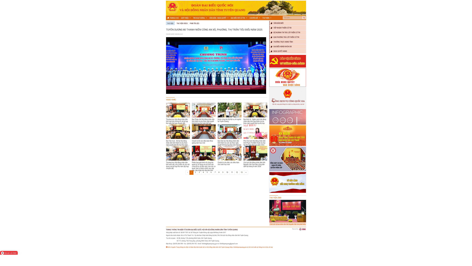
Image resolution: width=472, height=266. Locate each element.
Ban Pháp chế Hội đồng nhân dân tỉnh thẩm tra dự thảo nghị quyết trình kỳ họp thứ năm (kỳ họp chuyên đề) (203, 122)
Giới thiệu (186, 18)
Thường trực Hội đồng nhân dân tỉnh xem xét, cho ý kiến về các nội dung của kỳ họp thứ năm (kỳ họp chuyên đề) (178, 165)
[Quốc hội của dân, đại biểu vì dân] (287, 193)
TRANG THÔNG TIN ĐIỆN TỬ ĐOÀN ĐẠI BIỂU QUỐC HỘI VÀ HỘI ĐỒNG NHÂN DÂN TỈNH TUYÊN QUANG (202, 230)
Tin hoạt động (200, 18)
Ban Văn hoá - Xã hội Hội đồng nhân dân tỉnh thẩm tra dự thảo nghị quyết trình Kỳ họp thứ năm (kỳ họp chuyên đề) (177, 144)
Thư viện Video (182, 23)
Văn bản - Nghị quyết (219, 18)
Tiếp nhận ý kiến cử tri (281, 28)
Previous (272, 210)
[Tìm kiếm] (304, 18)
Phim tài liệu (194, 23)
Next (303, 210)
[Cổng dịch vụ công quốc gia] (287, 108)
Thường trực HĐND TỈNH (282, 42)
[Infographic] (287, 125)
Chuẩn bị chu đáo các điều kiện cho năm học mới (228, 163)
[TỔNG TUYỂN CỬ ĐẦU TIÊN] (287, 146)
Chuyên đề (255, 18)
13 (242, 172)
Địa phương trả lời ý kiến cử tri (285, 37)
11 (232, 172)
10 (227, 172)
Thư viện (267, 18)
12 (237, 172)
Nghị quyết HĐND (279, 51)
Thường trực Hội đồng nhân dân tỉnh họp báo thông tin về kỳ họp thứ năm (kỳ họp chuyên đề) (177, 121)
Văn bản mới (277, 23)
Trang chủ (174, 18)
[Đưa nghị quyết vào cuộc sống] (287, 87)
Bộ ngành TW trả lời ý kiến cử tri (286, 32)
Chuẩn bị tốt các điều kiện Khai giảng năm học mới (202, 142)
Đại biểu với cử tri (239, 18)
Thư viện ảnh (275, 198)
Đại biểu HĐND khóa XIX (282, 46)
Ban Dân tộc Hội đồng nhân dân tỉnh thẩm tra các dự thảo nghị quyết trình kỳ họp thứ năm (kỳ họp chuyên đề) (229, 144)
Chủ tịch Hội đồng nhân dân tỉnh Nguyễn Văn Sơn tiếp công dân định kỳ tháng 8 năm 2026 (254, 164)
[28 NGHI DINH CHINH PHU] (287, 171)
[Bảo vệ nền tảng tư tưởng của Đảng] (287, 68)
